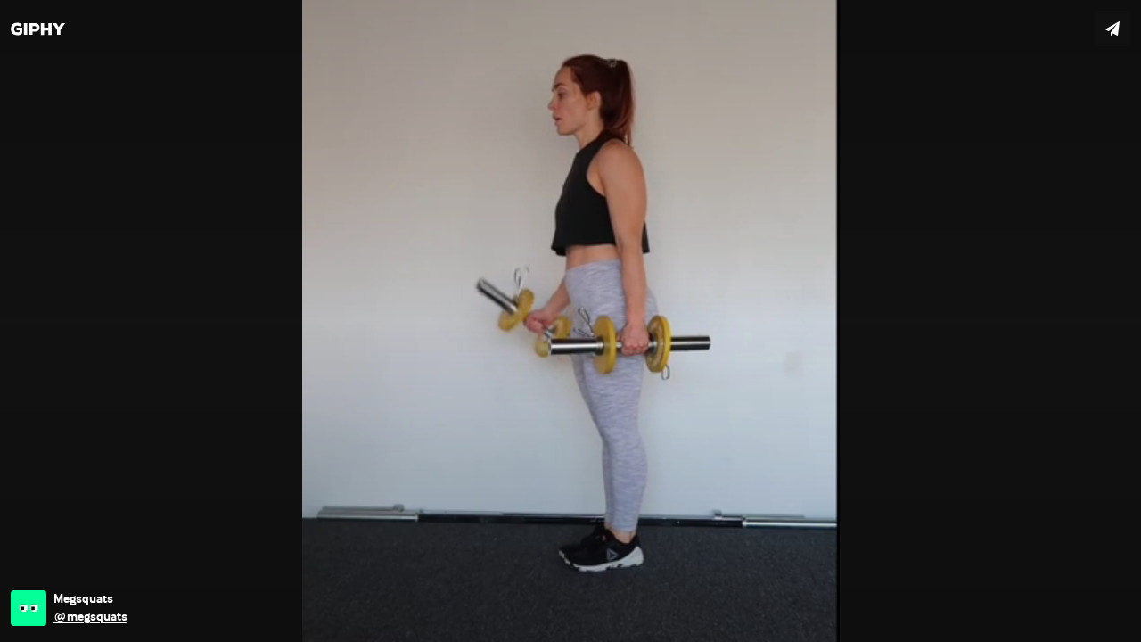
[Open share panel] (1112, 28)
